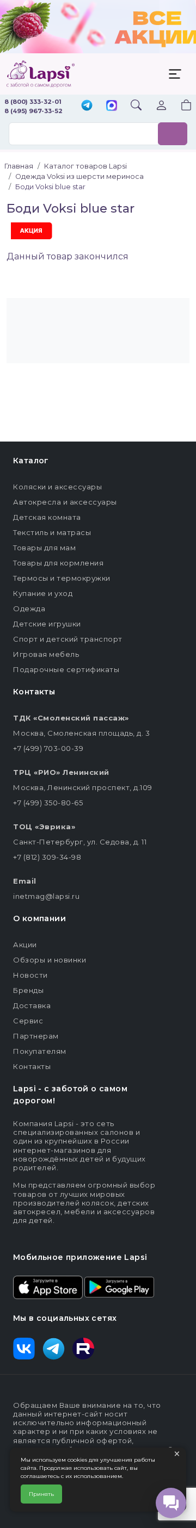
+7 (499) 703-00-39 (48, 748)
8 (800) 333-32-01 (33, 101)
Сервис (28, 1020)
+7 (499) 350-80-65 (48, 802)
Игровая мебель (46, 654)
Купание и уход (42, 593)
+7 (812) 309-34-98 (47, 857)
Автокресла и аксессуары (65, 502)
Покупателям (39, 1051)
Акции (25, 944)
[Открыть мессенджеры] (171, 1503)
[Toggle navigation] (174, 74)
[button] (180, 106)
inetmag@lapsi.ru (46, 896)
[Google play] (119, 1286)
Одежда (29, 608)
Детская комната (47, 517)
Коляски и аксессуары (57, 486)
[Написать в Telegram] (87, 106)
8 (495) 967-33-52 (33, 111)
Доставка (32, 1005)
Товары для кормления (58, 562)
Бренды (28, 990)
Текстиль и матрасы (52, 532)
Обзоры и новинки (49, 959)
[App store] (48, 1286)
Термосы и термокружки (62, 578)
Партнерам (36, 1036)
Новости (30, 975)
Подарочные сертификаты (66, 669)
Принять (41, 1494)
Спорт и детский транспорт (67, 639)
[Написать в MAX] (111, 106)
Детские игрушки (47, 623)
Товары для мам (44, 547)
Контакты (32, 1066)
